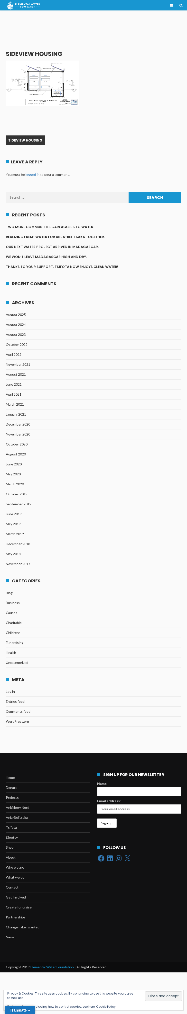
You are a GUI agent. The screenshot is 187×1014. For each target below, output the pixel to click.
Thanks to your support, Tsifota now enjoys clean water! (62, 266)
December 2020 (18, 424)
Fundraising (14, 642)
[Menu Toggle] (171, 5)
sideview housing (25, 140)
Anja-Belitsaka (17, 817)
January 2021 (16, 414)
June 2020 (14, 464)
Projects (12, 797)
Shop (10, 847)
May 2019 (13, 524)
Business (13, 603)
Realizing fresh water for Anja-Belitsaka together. (56, 236)
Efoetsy (12, 837)
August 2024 (16, 324)
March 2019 (15, 534)
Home (10, 777)
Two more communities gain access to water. (50, 226)
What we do (15, 877)
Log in (10, 691)
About (11, 857)
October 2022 (17, 344)
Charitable (14, 623)
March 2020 (15, 484)
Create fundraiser (19, 907)
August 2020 (16, 454)
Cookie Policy (106, 1007)
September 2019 (18, 504)
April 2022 (13, 354)
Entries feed (15, 701)
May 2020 (13, 474)
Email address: (109, 801)
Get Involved (16, 897)
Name (102, 784)
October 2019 (17, 494)
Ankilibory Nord (17, 807)
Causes (11, 613)
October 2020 (17, 444)
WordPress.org (17, 721)
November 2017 (18, 564)
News (10, 937)
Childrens (13, 633)
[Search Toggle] (181, 5)
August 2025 (16, 314)
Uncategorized (17, 662)
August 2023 (16, 334)
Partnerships (16, 917)
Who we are (15, 867)
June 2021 (14, 384)
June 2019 (14, 514)
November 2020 (18, 434)
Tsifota (11, 827)
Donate (11, 787)
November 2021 (18, 364)
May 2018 (13, 554)
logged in (32, 174)
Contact (12, 887)
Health (11, 652)
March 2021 (15, 404)
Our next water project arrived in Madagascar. (52, 246)
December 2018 (18, 544)
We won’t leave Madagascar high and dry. (46, 256)
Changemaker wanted (22, 927)
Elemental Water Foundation (52, 967)
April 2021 (13, 394)
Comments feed (18, 711)
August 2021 (16, 374)
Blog (9, 593)
